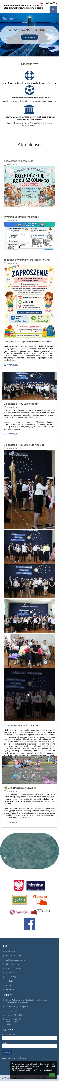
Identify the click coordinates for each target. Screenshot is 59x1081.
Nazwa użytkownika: (10, 1034)
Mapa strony (11, 977)
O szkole (9, 981)
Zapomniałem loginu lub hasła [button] (14, 1058)
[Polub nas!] (29, 924)
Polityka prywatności (14, 968)
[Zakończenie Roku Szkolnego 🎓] (29, 386)
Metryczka (10, 972)
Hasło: (4, 1043)
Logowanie (51, 3)
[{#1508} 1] (35, 886)
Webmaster (10, 951)
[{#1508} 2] (19, 900)
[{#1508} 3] (40, 900)
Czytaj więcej (29, 37)
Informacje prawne (13, 964)
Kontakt (9, 985)
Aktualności (10, 989)
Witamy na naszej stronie (29, 30)
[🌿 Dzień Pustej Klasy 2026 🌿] (29, 770)
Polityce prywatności (44, 1070)
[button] (53, 9)
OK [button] (52, 1075)
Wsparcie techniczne (14, 956)
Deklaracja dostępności (15, 960)
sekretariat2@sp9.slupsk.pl (17, 1006)
